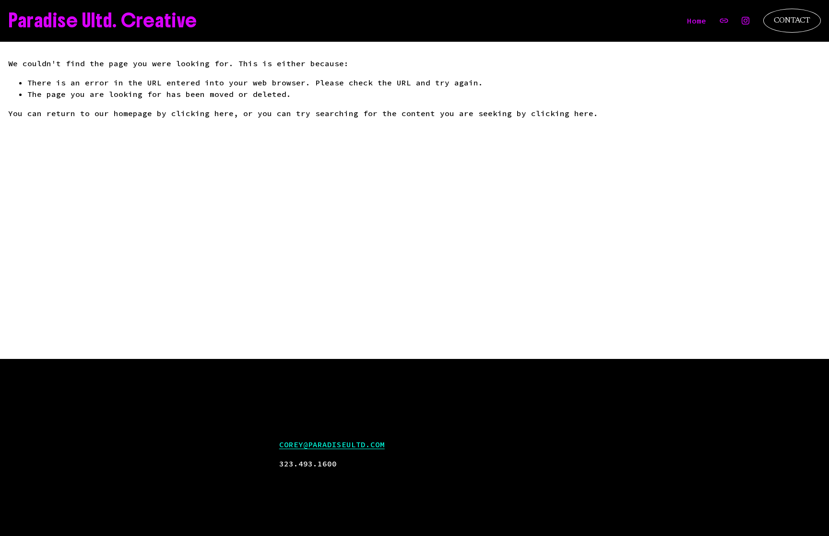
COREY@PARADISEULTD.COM (332, 444)
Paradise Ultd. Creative (102, 20)
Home (696, 20)
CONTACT (792, 20)
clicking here (202, 113)
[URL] (724, 20)
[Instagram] (745, 20)
